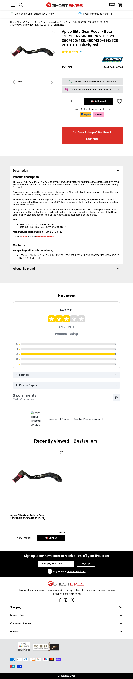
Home (13, 22)
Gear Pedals (41, 22)
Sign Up (86, 563)
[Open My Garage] (112, 5)
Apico (24, 236)
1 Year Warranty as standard (97, 13)
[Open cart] (120, 5)
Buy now (53, 538)
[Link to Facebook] (60, 600)
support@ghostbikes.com (67, 593)
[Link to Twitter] (72, 600)
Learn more (92, 138)
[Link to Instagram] (65, 600)
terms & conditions (76, 571)
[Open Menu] (12, 5)
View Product (24, 538)
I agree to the (69, 571)
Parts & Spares (25, 22)
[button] (112, 5)
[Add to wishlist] (119, 101)
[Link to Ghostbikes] (65, 4)
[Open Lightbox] (52, 30)
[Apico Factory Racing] (112, 60)
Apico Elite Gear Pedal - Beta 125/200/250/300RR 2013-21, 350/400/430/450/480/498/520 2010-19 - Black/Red (34, 517)
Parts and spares (45, 236)
